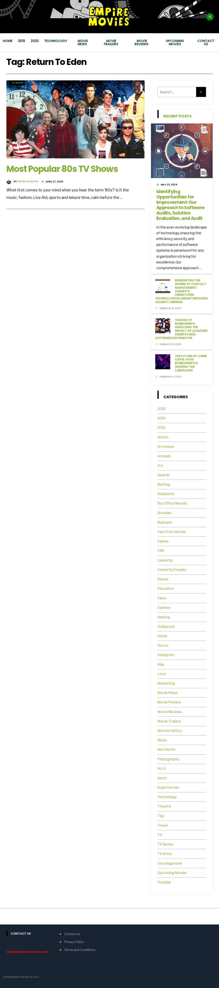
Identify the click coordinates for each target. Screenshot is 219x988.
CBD (160, 551)
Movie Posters (169, 702)
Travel (162, 825)
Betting (163, 484)
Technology (55, 41)
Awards (163, 475)
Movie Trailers (111, 42)
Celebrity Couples (171, 570)
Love (161, 674)
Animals (163, 456)
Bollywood (165, 494)
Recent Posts (177, 116)
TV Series (165, 844)
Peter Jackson (28, 181)
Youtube (164, 882)
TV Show (17, 82)
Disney (162, 579)
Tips (160, 816)
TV (159, 835)
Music (162, 740)
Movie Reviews (142, 42)
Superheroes (168, 787)
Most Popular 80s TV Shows (62, 169)
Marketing (166, 683)
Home (7, 41)
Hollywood (166, 627)
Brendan (164, 513)
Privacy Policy (74, 942)
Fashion (163, 608)
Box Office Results (172, 503)
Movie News (83, 42)
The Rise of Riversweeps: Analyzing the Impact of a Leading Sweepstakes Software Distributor (181, 329)
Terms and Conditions (79, 950)
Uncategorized (169, 863)
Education (165, 589)
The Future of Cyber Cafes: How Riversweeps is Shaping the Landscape (191, 363)
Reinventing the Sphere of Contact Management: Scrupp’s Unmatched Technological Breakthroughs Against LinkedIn (181, 291)
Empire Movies (29, 977)
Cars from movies (171, 532)
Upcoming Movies (175, 42)
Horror (163, 645)
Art (160, 466)
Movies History (169, 731)
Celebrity (165, 560)
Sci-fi (161, 769)
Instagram (165, 655)
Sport (162, 778)
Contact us (205, 42)
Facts (161, 598)
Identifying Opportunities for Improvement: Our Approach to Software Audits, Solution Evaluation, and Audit (180, 204)
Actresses (165, 446)
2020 (35, 41)
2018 (161, 409)
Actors (163, 437)
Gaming (163, 617)
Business (164, 522)
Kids (160, 664)
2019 (21, 41)
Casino (163, 541)
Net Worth (166, 750)
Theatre (164, 806)
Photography (168, 759)
